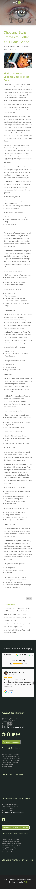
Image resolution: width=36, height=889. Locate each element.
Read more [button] (8, 686)
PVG (25, 882)
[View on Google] (6, 673)
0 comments (12, 49)
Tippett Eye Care (10, 46)
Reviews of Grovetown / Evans (15, 827)
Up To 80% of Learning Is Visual (15, 614)
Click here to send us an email (14, 727)
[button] (1, 682)
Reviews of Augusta (11, 742)
